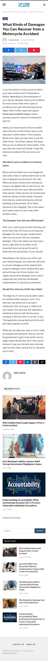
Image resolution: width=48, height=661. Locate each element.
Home (5, 12)
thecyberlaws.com (10, 653)
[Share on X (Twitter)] (21, 50)
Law (5, 18)
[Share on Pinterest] (34, 50)
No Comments (10, 43)
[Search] (44, 5)
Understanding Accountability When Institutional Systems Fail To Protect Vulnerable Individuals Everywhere (21, 503)
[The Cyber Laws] (24, 5)
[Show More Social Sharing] (43, 50)
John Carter (14, 40)
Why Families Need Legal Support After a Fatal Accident (30, 551)
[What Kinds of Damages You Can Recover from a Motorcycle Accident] (24, 70)
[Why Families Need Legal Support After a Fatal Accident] (24, 407)
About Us (30, 644)
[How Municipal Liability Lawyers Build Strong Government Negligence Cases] (24, 446)
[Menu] (4, 5)
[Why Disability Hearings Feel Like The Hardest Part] (10, 603)
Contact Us (18, 644)
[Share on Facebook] (9, 50)
